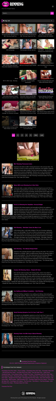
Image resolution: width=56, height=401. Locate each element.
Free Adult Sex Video (7, 376)
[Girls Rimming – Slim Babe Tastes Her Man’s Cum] (7, 237)
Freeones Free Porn (7, 386)
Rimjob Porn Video (28, 374)
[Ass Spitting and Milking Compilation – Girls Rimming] (7, 301)
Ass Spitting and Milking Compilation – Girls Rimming (28, 291)
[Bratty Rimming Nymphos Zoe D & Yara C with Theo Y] (7, 322)
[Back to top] (51, 396)
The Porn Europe (44, 381)
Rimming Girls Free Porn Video (31, 377)
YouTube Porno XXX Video (24, 372)
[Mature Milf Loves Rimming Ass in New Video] (7, 195)
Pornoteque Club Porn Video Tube (43, 374)
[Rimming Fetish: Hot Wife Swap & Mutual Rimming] (7, 343)
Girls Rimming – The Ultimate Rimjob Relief (25, 248)
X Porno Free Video (45, 376)
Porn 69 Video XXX (37, 372)
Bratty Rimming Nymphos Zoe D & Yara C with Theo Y (29, 312)
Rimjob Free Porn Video (15, 377)
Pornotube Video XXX (48, 370)
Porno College (21, 370)
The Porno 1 (35, 381)
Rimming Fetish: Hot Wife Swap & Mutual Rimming (28, 333)
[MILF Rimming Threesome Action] (7, 174)
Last (42, 135)
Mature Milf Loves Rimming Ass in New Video (26, 185)
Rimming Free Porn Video (20, 376)
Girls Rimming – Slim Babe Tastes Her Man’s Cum (27, 227)
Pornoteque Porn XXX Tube (34, 370)
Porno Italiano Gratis (17, 374)
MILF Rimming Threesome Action (23, 164)
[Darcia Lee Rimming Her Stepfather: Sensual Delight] (7, 214)
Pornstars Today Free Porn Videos (38, 379)
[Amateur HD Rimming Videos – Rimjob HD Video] (7, 280)
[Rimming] (28, 4)
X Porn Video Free (33, 376)
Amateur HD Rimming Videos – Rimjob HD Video (27, 270)
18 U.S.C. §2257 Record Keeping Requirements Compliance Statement (28, 363)
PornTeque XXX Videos (16, 381)
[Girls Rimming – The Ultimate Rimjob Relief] (7, 258)
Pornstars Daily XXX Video (21, 383)
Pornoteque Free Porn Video (9, 370)
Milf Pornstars (12, 379)
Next (36, 135)
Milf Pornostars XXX (22, 379)
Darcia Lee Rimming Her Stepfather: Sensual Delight (28, 204)
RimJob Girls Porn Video (9, 372)
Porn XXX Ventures (45, 377)
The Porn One (27, 381)
